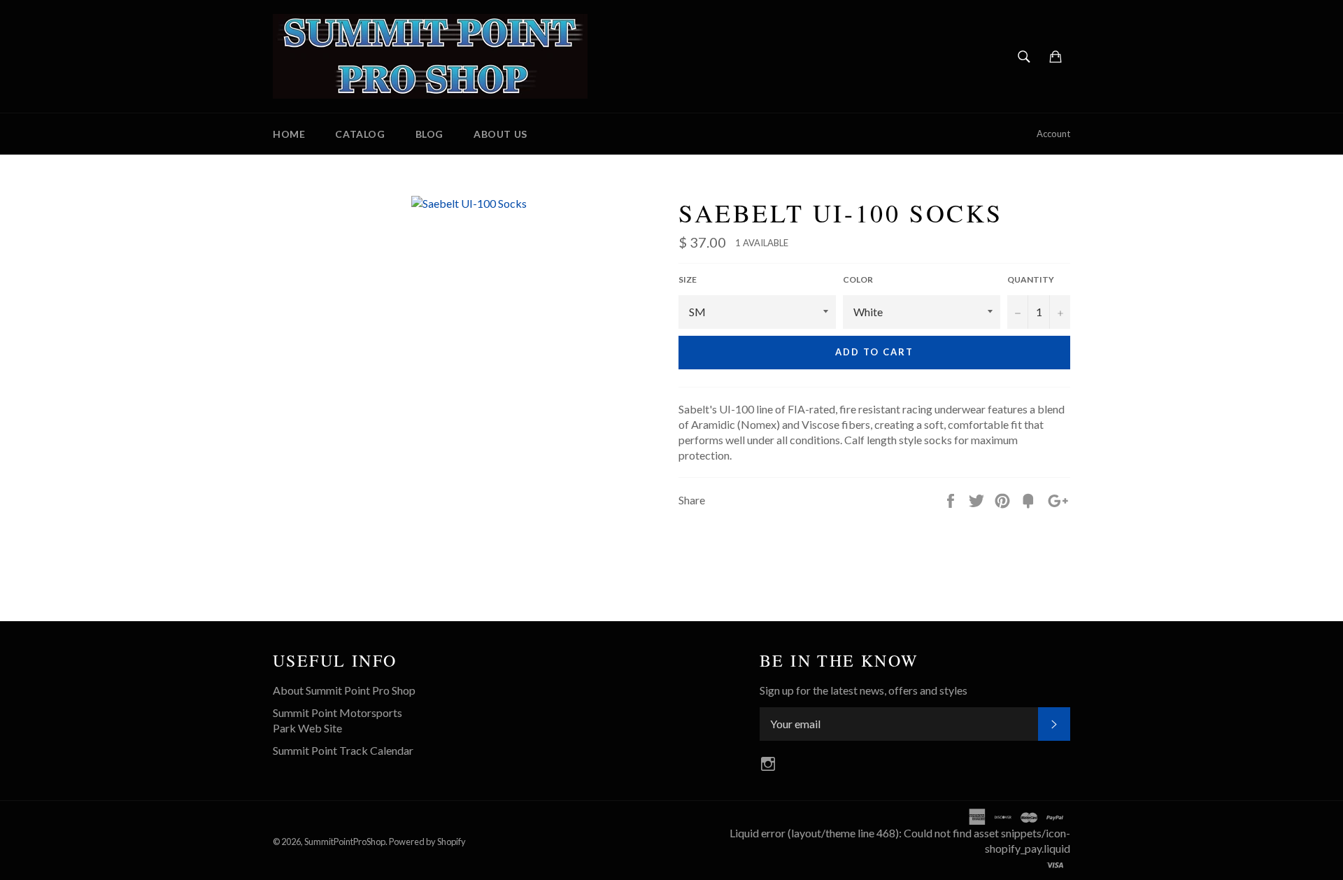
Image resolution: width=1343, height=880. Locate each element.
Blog (429, 134)
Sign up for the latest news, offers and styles (863, 690)
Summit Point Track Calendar (343, 750)
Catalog (360, 134)
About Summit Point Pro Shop (344, 690)
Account (1053, 133)
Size (687, 279)
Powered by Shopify (427, 841)
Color (858, 279)
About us (500, 134)
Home (289, 134)
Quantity (1030, 279)
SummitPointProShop (344, 841)
